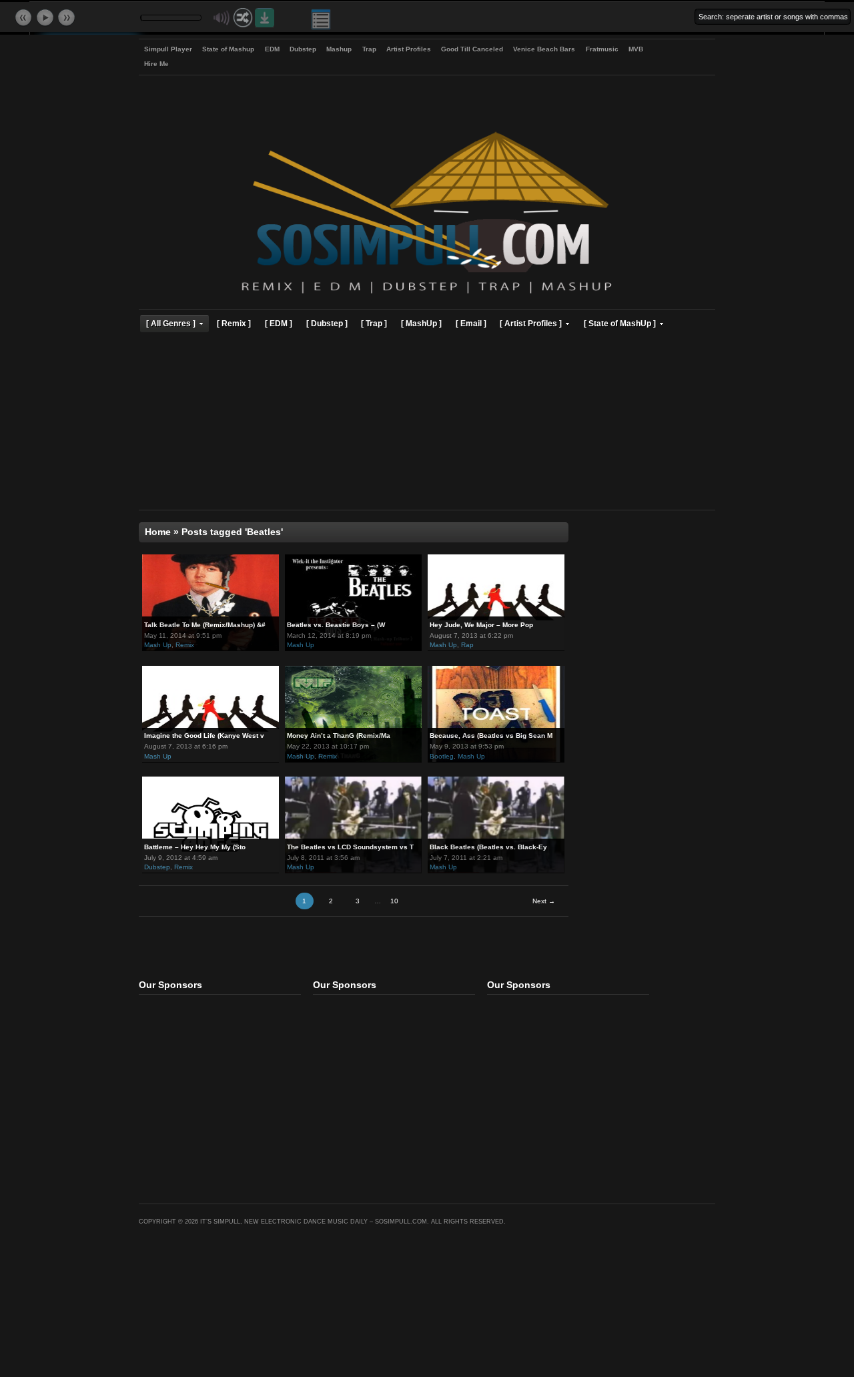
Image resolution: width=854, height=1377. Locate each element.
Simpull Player (168, 49)
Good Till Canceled (472, 49)
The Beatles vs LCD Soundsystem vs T (350, 847)
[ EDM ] (278, 323)
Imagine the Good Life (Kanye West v (204, 735)
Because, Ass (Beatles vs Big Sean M (491, 735)
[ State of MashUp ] (620, 323)
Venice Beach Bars (544, 49)
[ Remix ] (234, 323)
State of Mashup (228, 49)
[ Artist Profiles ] (531, 323)
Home (158, 532)
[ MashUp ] (421, 323)
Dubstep (303, 49)
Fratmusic (602, 49)
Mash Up (157, 644)
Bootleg (442, 756)
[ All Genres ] (170, 323)
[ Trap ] (374, 323)
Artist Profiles (408, 49)
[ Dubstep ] (327, 323)
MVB (635, 49)
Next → (543, 901)
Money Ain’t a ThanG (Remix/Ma (338, 735)
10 (394, 901)
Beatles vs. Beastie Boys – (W (336, 624)
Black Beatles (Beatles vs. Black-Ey (488, 847)
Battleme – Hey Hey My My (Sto (195, 847)
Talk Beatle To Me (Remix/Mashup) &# (205, 624)
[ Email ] (471, 323)
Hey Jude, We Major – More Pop (481, 624)
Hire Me (156, 63)
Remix (184, 644)
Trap (369, 49)
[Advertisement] (427, 423)
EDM (272, 49)
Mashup (339, 49)
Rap (467, 644)
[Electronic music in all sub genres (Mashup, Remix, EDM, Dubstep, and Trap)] (426, 295)
